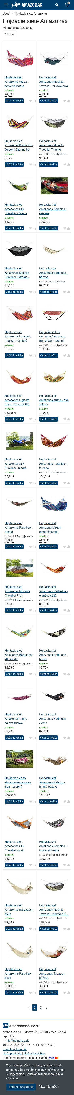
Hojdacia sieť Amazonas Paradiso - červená (53, 209)
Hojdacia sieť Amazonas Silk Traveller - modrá (15, 464)
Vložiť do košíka (14, 100)
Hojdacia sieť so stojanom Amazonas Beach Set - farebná (52, 336)
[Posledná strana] (46, 1007)
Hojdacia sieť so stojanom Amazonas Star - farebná (18, 782)
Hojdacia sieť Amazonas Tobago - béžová (52, 973)
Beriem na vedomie (21, 1086)
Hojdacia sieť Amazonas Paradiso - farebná (53, 464)
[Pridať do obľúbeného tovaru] (30, 101)
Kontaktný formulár (15, 1049)
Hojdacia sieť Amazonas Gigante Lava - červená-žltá (17, 400)
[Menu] (6, 5)
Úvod (6, 13)
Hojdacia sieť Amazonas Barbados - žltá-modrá (19, 655)
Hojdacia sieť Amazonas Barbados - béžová (53, 273)
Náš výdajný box (34, 1053)
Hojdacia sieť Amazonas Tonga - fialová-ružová (17, 719)
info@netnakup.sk (17, 1040)
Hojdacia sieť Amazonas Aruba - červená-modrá (16, 81)
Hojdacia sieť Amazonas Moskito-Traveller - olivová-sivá (53, 81)
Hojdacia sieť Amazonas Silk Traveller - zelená (16, 209)
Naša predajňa (12, 1053)
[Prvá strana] (28, 1007)
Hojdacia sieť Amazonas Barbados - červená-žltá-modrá (19, 145)
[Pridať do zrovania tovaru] (34, 101)
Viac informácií (48, 1086)
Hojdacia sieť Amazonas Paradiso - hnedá (18, 527)
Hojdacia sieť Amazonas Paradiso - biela (18, 973)
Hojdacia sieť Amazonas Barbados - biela (19, 910)
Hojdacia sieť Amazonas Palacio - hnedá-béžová (52, 782)
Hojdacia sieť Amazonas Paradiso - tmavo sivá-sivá (53, 846)
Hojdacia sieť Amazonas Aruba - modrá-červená (51, 527)
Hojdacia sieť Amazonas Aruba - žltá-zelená (54, 400)
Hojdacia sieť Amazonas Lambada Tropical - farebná (18, 336)
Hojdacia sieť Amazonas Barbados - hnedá (53, 655)
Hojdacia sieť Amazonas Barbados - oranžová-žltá (53, 591)
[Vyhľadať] (56, 5)
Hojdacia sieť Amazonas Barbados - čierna (53, 719)
